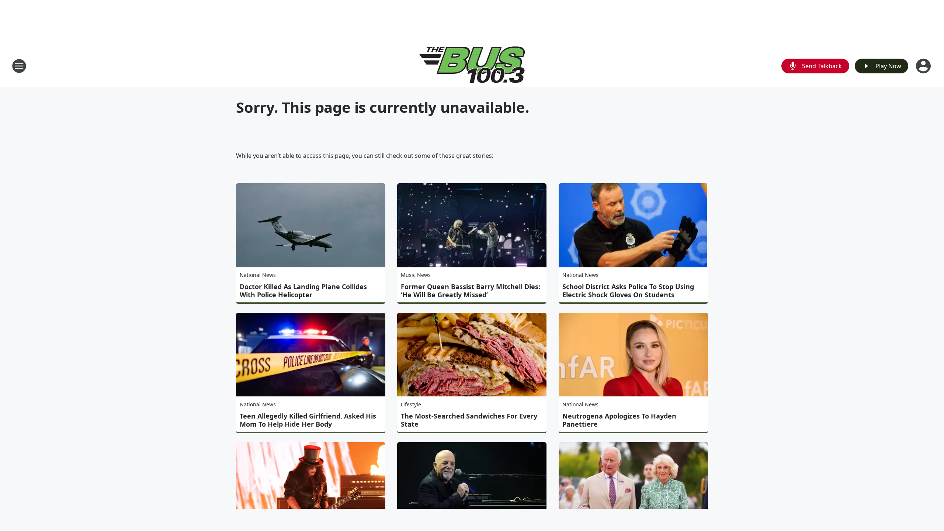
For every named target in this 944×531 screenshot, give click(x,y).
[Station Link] (472, 65)
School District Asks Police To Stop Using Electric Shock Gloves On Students (628, 290)
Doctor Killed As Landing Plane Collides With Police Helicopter (303, 290)
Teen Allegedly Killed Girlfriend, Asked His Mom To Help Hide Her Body (308, 420)
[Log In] (924, 66)
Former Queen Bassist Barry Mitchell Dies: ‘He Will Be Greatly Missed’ (470, 290)
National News (258, 274)
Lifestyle (411, 404)
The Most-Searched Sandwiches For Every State (469, 420)
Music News (416, 274)
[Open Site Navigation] (19, 66)
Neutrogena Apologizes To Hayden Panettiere (619, 420)
